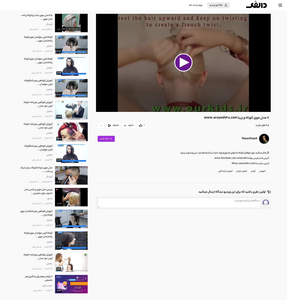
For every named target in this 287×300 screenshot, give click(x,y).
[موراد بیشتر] (101, 125)
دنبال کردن (105, 138)
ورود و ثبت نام (195, 5)
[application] (183, 63)
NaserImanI (249, 138)
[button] (183, 62)
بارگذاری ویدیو (216, 5)
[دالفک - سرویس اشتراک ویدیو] (259, 5)
